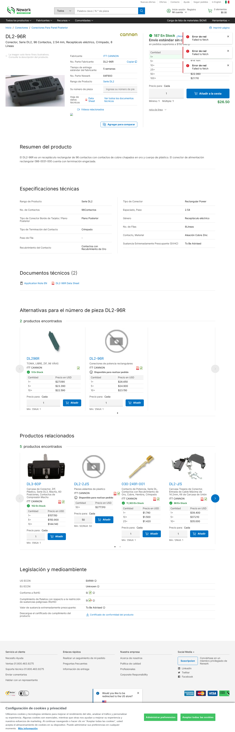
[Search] (141, 10)
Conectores (21, 27)
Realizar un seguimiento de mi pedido (84, 658)
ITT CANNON (111, 56)
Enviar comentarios (16, 674)
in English (216, 2)
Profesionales (127, 669)
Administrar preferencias (160, 717)
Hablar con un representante (22, 680)
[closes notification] (228, 22)
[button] (18, 20)
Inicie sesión (178, 9)
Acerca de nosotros (131, 658)
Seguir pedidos (201, 2)
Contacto (174, 2)
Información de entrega (76, 669)
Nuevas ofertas (148, 2)
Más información (28, 728)
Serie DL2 (108, 81)
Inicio (8, 27)
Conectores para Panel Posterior (49, 27)
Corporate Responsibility (134, 674)
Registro (191, 9)
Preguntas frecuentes (75, 663)
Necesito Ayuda (14, 658)
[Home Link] (19, 11)
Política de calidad (130, 663)
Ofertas (163, 2)
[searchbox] (106, 10)
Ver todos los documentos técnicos (118, 99)
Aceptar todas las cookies (198, 717)
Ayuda (187, 2)
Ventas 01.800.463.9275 (20, 663)
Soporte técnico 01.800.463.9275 (25, 669)
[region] (117, 717)
